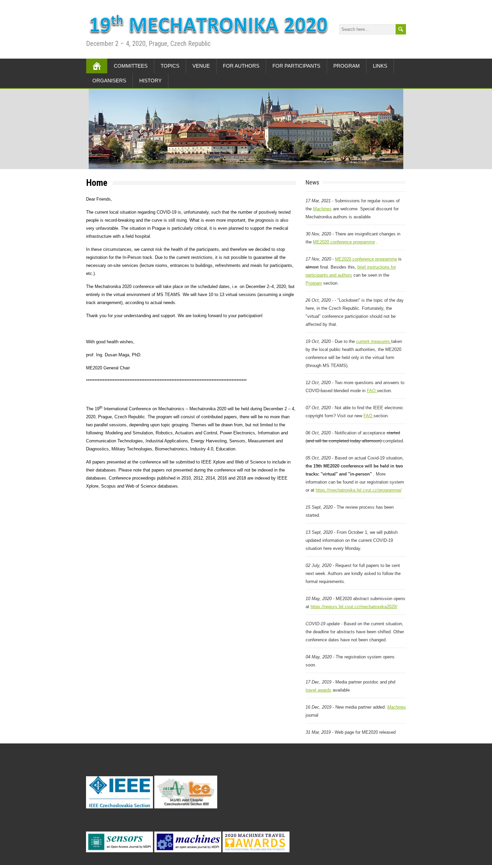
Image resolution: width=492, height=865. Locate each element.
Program (346, 66)
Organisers (109, 80)
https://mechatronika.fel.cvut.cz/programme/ (359, 490)
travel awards (318, 690)
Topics (170, 66)
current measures (373, 341)
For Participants (296, 66)
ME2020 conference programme (344, 241)
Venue (201, 66)
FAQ (372, 390)
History (150, 80)
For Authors (241, 66)
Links (380, 66)
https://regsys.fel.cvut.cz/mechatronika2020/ (354, 606)
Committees (131, 66)
